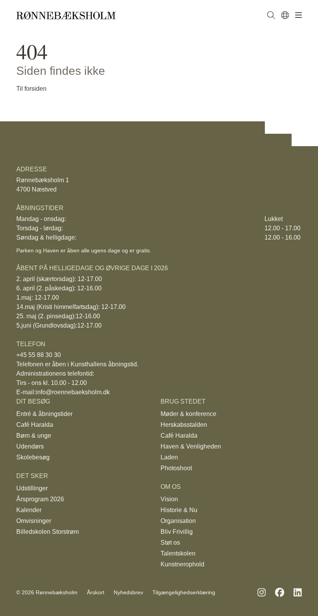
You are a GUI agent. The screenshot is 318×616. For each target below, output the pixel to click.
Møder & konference (188, 413)
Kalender (28, 510)
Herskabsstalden (182, 424)
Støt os (170, 542)
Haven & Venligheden (190, 446)
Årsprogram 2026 (39, 499)
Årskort (91, 592)
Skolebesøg (31, 457)
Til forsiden (30, 88)
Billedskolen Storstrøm (45, 531)
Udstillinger (30, 488)
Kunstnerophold (181, 564)
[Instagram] (262, 592)
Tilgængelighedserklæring (173, 592)
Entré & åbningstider (43, 413)
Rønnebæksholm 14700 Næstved (40, 185)
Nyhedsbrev (122, 592)
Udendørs (28, 446)
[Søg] (271, 15)
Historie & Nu (179, 510)
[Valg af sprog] (285, 15)
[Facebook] (279, 592)
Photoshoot (175, 468)
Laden (169, 457)
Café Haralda (34, 424)
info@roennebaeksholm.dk (67, 392)
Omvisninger (32, 520)
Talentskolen (176, 553)
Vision (168, 499)
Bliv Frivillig (174, 531)
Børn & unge (33, 435)
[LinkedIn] (298, 592)
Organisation (177, 520)
